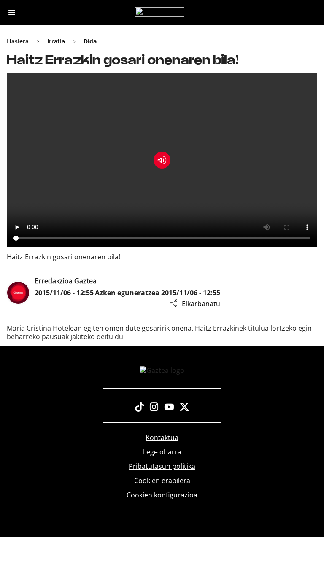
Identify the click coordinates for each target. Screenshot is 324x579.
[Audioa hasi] (162, 160)
